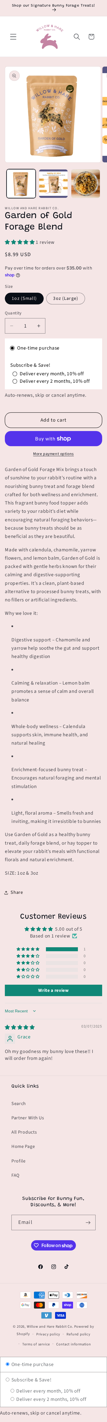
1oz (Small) (24, 298)
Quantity (13, 313)
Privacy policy (48, 1334)
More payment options (53, 454)
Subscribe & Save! (30, 1379)
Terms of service (36, 1344)
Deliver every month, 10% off (47, 1391)
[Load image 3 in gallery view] (85, 183)
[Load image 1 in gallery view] (21, 183)
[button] (13, 36)
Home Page (23, 1146)
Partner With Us (27, 1118)
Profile (18, 1161)
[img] (20, 1027)
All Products (24, 1132)
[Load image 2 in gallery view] (53, 183)
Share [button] (17, 892)
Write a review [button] (53, 990)
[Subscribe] (88, 1222)
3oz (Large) (65, 298)
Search (18, 1103)
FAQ (15, 1175)
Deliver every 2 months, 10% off (50, 1399)
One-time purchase (32, 1364)
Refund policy (78, 1334)
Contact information (73, 1344)
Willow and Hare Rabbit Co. (50, 1326)
